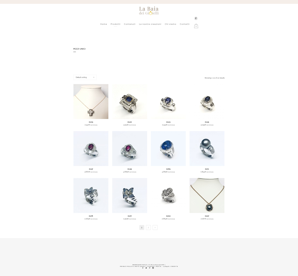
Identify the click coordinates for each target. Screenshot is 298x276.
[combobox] (85, 77)
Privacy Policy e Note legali (133, 266)
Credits (174, 266)
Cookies (150, 266)
